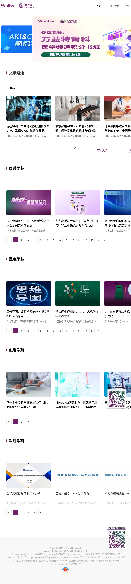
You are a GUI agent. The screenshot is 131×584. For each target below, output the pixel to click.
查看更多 (102, 150)
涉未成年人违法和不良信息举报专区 (65, 563)
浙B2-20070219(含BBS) (21, 554)
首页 (98, 5)
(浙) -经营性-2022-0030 (44, 554)
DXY (67, 551)
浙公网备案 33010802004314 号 (69, 554)
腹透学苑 (114, 5)
